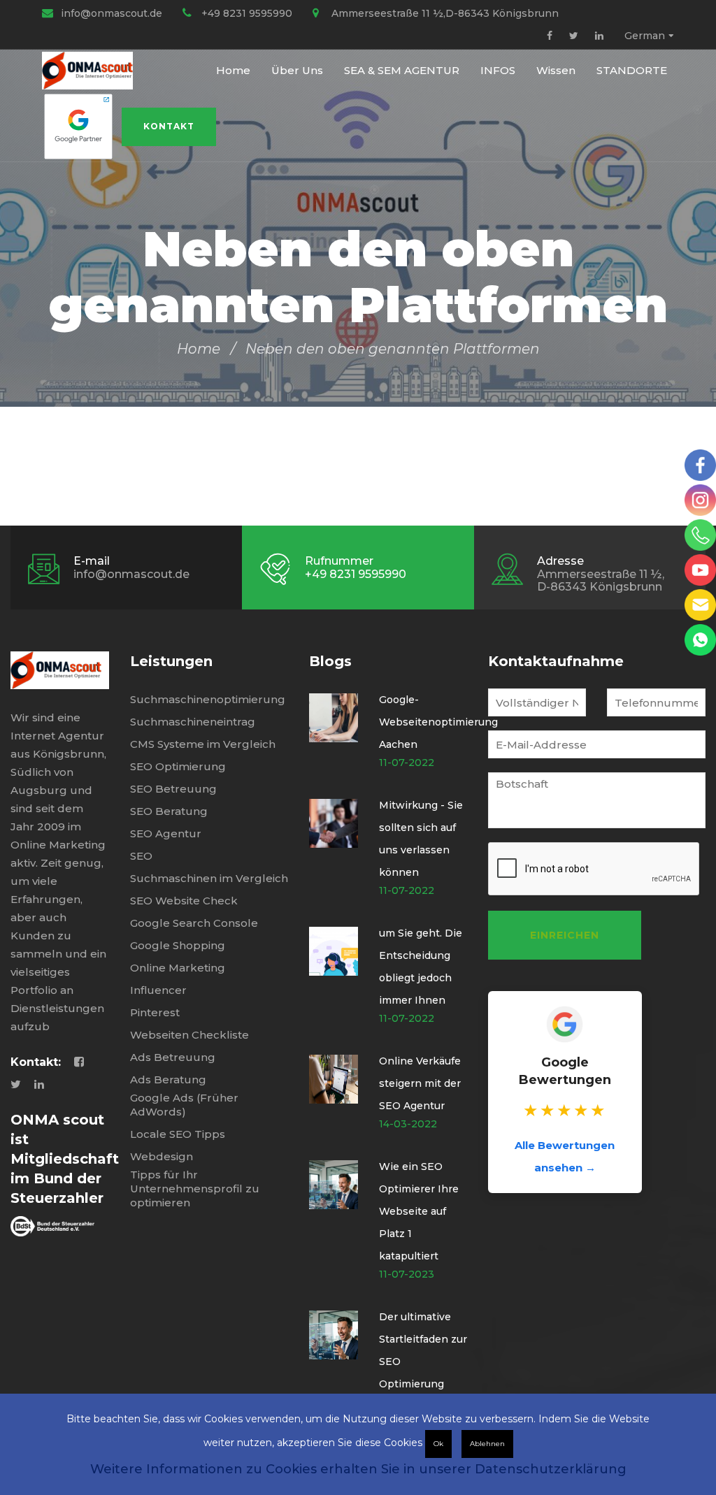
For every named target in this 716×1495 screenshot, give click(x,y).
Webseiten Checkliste (189, 1034)
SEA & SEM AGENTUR (401, 70)
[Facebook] (549, 35)
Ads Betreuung (172, 1057)
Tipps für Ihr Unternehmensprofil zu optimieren (194, 1188)
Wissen (555, 70)
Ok (438, 1443)
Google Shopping (177, 945)
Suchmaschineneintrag (192, 721)
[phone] (700, 535)
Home (233, 70)
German (644, 35)
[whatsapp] (700, 639)
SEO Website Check (184, 900)
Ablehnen (487, 1443)
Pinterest (155, 1012)
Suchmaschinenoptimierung (207, 699)
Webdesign (161, 1156)
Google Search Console (194, 923)
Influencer (158, 990)
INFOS (497, 70)
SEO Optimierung (178, 766)
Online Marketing (177, 967)
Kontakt (168, 126)
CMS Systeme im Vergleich (202, 744)
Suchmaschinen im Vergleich (209, 878)
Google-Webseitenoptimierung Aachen (438, 722)
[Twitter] (573, 35)
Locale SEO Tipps (177, 1134)
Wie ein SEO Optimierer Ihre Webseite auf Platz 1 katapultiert (419, 1211)
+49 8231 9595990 (246, 13)
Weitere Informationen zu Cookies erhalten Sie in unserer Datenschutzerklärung (358, 1469)
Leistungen (171, 661)
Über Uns (297, 70)
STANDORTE (631, 70)
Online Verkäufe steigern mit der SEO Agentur (420, 1083)
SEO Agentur (165, 833)
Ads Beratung (168, 1079)
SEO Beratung (169, 811)
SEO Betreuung (173, 788)
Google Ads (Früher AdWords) (184, 1104)
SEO (141, 855)
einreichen (564, 935)
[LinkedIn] (599, 35)
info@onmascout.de (111, 13)
